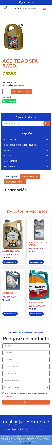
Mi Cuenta (28, 2)
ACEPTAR (26, 443)
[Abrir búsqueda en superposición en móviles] (26, 123)
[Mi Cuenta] (21, 2)
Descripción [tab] (12, 176)
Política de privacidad (38, 429)
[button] (44, 8)
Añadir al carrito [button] (10, 262)
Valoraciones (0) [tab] (30, 176)
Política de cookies (21, 431)
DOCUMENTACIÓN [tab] (15, 182)
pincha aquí (7, 396)
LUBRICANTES (18, 85)
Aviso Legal (33, 431)
